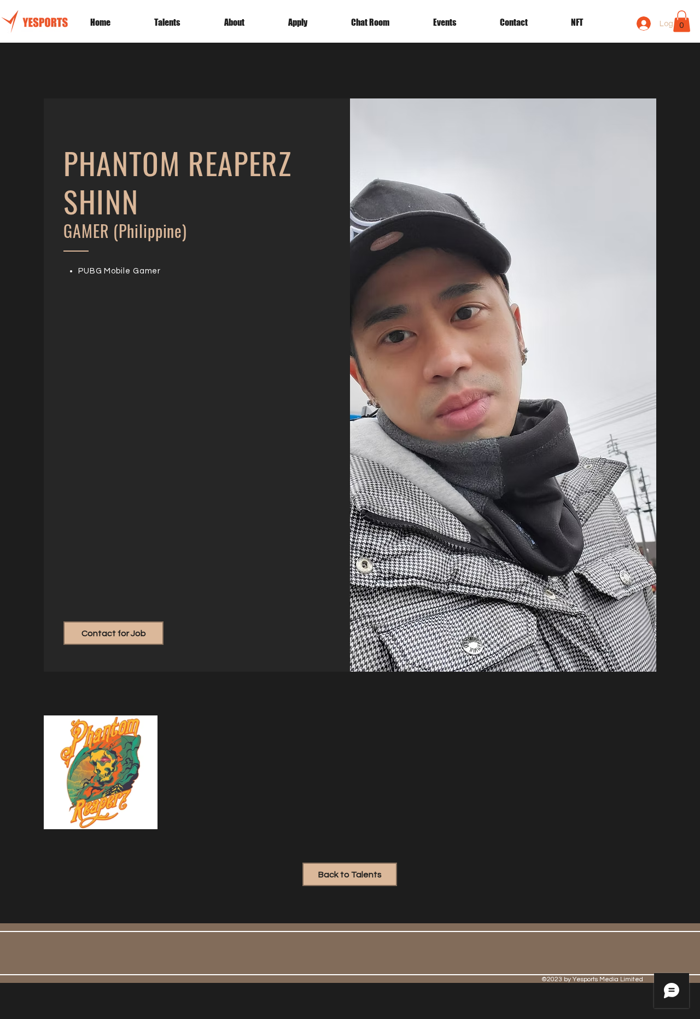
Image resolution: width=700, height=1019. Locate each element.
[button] (458, 22)
